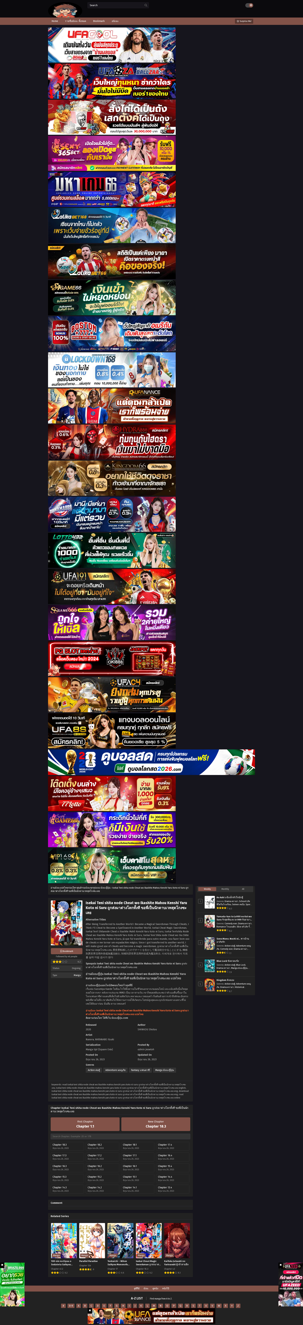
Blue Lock (240, 965)
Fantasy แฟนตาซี (140, 1070)
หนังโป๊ (165, 1288)
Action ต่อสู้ (94, 1070)
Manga (77, 975)
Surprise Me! (245, 21)
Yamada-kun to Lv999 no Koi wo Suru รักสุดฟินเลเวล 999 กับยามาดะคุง (234, 918)
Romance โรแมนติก (226, 927)
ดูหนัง (155, 1288)
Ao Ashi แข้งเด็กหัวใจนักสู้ (230, 897)
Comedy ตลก (231, 923)
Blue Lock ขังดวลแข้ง (228, 961)
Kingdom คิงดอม (225, 980)
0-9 (71, 1305)
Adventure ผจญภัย (115, 1070)
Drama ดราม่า (231, 901)
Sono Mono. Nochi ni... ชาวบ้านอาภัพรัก (233, 940)
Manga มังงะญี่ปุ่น (164, 1070)
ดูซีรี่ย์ (137, 1288)
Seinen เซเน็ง (238, 904)
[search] (146, 5)
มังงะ (146, 1288)
